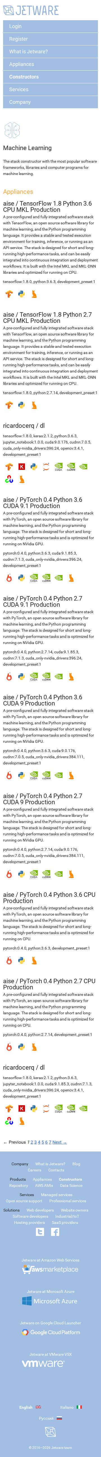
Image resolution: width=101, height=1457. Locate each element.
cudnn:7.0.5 (80, 442)
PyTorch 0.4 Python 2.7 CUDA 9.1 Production (42, 601)
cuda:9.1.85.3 (64, 553)
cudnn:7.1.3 (13, 559)
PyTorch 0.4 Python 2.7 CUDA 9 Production (42, 799)
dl (42, 425)
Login (15, 26)
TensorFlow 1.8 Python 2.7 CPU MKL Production (47, 317)
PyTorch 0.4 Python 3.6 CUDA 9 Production (42, 700)
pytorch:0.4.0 (14, 553)
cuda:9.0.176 (56, 442)
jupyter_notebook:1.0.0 (23, 442)
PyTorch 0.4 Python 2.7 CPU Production (49, 984)
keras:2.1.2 (43, 436)
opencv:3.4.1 (72, 448)
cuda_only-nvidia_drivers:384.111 (55, 757)
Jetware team (61, 1448)
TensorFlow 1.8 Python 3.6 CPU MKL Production (47, 206)
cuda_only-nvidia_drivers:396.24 (31, 448)
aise (8, 203)
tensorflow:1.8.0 (17, 281)
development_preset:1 (76, 281)
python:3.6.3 (44, 281)
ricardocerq (19, 425)
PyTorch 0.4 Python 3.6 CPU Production (49, 897)
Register (18, 39)
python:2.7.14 (45, 392)
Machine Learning (27, 147)
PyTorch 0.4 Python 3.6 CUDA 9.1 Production (42, 502)
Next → (59, 1142)
